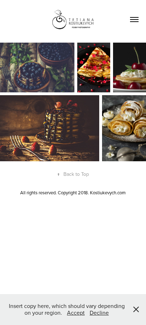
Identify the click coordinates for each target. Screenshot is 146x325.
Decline (99, 312)
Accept (76, 312)
